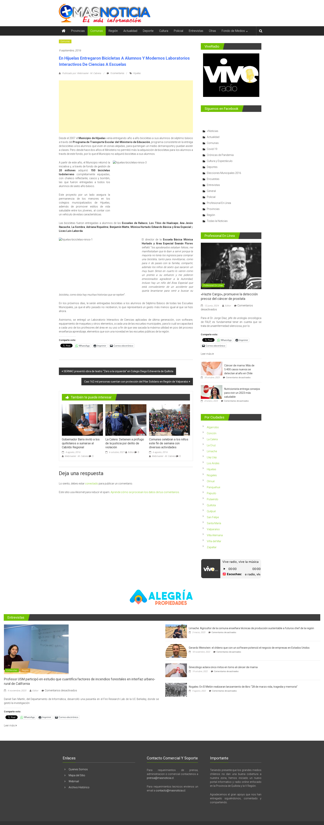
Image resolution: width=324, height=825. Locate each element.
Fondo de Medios (233, 31)
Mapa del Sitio (77, 775)
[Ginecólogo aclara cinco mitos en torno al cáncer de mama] (176, 670)
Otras (212, 31)
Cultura (163, 31)
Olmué (210, 481)
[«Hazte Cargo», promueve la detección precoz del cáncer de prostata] (231, 265)
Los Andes (213, 463)
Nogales (212, 475)
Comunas (96, 31)
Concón (211, 433)
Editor (131, 452)
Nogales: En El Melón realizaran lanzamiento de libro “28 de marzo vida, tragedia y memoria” (243, 686)
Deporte (148, 31)
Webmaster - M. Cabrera (76, 456)
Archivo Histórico (79, 787)
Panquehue (213, 487)
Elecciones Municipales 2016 (224, 172)
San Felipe (213, 517)
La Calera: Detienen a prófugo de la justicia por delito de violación (124, 443)
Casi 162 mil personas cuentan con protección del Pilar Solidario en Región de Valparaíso (136, 381)
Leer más (206, 353)
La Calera (212, 439)
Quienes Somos (78, 769)
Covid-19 (212, 148)
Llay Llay (212, 457)
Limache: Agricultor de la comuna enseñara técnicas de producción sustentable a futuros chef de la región (251, 628)
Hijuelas (137, 73)
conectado (91, 483)
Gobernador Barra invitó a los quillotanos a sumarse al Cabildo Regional (81, 443)
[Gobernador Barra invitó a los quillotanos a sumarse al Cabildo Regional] (82, 419)
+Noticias (212, 131)
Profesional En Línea (219, 202)
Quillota (211, 505)
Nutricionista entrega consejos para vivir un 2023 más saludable (242, 392)
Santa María (214, 523)
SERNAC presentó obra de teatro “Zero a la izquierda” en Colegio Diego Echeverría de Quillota (118, 371)
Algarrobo (213, 427)
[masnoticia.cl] (63, 31)
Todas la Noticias (217, 220)
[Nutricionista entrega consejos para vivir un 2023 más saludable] (211, 391)
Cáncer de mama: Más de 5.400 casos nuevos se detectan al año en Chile (239, 369)
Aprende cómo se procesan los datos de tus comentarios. (145, 492)
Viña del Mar (214, 541)
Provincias (78, 31)
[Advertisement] (126, 106)
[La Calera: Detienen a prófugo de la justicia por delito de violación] (125, 419)
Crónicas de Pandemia (220, 154)
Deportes (212, 166)
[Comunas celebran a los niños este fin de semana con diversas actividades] (169, 419)
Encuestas (213, 178)
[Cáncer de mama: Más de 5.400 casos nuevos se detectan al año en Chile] (211, 368)
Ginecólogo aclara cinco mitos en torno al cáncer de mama (223, 667)
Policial (178, 31)
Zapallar (212, 547)
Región (113, 31)
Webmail (74, 781)
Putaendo (212, 499)
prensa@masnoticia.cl (160, 777)
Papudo (211, 493)
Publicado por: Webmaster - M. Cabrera (81, 73)
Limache (212, 451)
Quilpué (211, 511)
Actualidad (130, 31)
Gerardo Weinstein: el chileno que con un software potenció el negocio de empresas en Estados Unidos (249, 647)
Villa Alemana (215, 535)
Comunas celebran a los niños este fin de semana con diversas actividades (168, 443)
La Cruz (211, 445)
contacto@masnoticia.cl (170, 790)
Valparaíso (213, 529)
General (211, 190)
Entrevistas (196, 31)
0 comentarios (117, 73)
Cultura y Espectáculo (219, 160)
